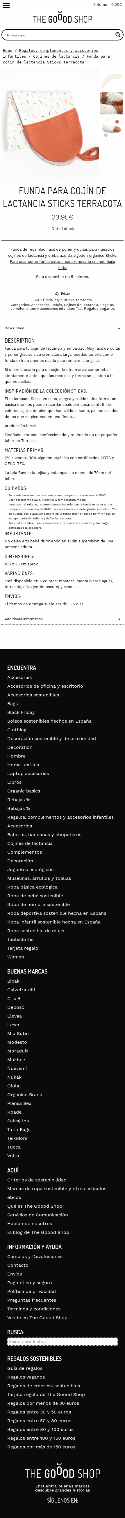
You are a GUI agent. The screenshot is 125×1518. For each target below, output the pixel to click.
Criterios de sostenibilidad (37, 1180)
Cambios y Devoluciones (35, 1256)
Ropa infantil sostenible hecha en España (54, 922)
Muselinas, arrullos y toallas (39, 878)
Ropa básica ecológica (32, 887)
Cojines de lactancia (56, 56)
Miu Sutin (18, 1033)
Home (7, 50)
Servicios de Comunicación (37, 1215)
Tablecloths (20, 939)
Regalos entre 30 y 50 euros (39, 1412)
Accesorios (40, 305)
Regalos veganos (99, 308)
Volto (13, 1155)
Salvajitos (18, 1121)
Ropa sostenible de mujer (36, 930)
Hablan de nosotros (29, 1223)
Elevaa (14, 1016)
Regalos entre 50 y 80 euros (39, 1420)
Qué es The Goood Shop (34, 1206)
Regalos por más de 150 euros (41, 1447)
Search (12, 1350)
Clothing (16, 730)
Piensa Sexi (20, 1103)
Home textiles (23, 764)
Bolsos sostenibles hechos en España (49, 721)
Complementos (24, 852)
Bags (12, 703)
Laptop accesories (28, 773)
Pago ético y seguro (29, 1282)
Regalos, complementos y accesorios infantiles (62, 307)
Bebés (56, 305)
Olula (13, 1086)
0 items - (107, 4)
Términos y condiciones (33, 1309)
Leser (13, 1024)
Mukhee (16, 1059)
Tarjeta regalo (22, 948)
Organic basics (23, 791)
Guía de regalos (24, 1368)
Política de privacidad (31, 1291)
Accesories (19, 677)
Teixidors (17, 1138)
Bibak (65, 293)
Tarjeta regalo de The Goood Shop (46, 1394)
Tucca (14, 1147)
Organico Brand (24, 1094)
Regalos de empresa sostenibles (43, 1385)
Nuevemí (17, 1068)
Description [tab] (14, 328)
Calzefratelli (21, 989)
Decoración (20, 861)
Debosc (15, 1007)
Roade (14, 1112)
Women (15, 957)
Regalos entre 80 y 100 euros (40, 1429)
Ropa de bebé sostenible (35, 895)
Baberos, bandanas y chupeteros (44, 834)
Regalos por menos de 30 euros (43, 1403)
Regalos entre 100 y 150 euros (41, 1438)
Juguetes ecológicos (30, 869)
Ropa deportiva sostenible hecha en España (56, 913)
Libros (14, 782)
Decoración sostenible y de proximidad (51, 738)
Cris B (13, 998)
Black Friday (21, 712)
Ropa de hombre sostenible (38, 904)
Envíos (14, 1274)
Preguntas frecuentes (31, 1300)
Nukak (14, 1077)
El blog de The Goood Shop (38, 1232)
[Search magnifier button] (118, 34)
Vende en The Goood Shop (37, 1317)
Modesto (17, 1042)
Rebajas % (18, 799)
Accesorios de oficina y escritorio (45, 686)
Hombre (16, 756)
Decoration (20, 747)
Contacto (17, 1265)
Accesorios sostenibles (33, 695)
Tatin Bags (18, 1129)
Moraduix (17, 1051)
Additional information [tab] (24, 619)
